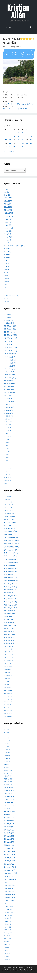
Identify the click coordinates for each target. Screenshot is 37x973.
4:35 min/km (8, 496)
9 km (8, 210)
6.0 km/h (7, 752)
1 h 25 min (10, 360)
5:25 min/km (10, 525)
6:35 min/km (10, 569)
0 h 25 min (9, 323)
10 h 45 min (7, 477)
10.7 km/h (9, 895)
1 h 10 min (10, 351)
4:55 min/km (8, 508)
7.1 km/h (8, 785)
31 (22, 146)
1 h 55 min (10, 378)
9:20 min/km (8, 666)
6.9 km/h (8, 779)
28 (10, 146)
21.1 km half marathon (14, 246)
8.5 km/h (9, 827)
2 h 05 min (9, 384)
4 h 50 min (7, 469)
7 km (8, 204)
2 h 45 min (9, 407)
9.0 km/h (9, 842)
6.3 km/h (7, 761)
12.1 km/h (7, 936)
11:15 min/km (7, 707)
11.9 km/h (7, 930)
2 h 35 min (9, 401)
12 (31, 136)
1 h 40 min (9, 369)
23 (18, 143)
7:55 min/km (10, 617)
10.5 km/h (9, 889)
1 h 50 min (9, 375)
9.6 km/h (30, 104)
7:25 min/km (10, 599)
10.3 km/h (9, 883)
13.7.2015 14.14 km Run (14, 98)
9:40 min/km (7, 678)
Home (31, 968)
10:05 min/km (8, 690)
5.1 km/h (6, 735)
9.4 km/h (9, 854)
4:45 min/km (8, 502)
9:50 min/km (7, 684)
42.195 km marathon (11, 296)
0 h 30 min (10, 326)
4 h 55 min (7, 472)
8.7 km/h (9, 833)
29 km (6, 269)
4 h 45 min (7, 466)
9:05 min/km (8, 658)
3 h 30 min (7, 433)
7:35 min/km (10, 605)
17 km (7, 234)
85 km (6, 301)
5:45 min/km (11, 537)
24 (23, 143)
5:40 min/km (10, 534)
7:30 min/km (10, 602)
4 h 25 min (7, 457)
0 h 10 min (7, 314)
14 (10, 139)
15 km (8, 228)
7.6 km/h (9, 799)
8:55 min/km (9, 652)
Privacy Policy (18, 970)
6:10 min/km (21, 104)
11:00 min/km (8, 702)
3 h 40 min (7, 439)
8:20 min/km (9, 631)
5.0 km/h (6, 732)
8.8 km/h (9, 836)
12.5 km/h (7, 947)
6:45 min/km (10, 575)
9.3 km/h (9, 851)
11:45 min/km (8, 713)
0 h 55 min (10, 341)
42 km (6, 293)
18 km (8, 237)
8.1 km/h (9, 815)
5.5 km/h (6, 744)
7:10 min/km (10, 590)
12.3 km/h (7, 941)
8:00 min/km (10, 620)
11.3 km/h (8, 912)
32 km (6, 278)
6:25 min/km (11, 562)
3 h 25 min (7, 431)
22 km (7, 249)
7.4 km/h (8, 793)
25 (27, 143)
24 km (7, 255)
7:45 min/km (10, 611)
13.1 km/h (7, 959)
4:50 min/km (8, 505)
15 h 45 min (7, 480)
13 (6, 139)
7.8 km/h (9, 805)
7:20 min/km (10, 596)
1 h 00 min (10, 344)
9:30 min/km (7, 672)
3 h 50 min (7, 445)
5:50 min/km (11, 540)
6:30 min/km (11, 565)
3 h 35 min (7, 436)
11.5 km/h (8, 918)
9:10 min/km (8, 660)
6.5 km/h (7, 767)
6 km (8, 201)
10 (22, 136)
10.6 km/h (9, 892)
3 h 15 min (7, 425)
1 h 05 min (10, 348)
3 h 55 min (7, 448)
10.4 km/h (9, 886)
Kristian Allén (18, 11)
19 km (7, 240)
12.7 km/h (7, 950)
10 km (9, 213)
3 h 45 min (7, 442)
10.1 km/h (9, 876)
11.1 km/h (8, 906)
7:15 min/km (10, 593)
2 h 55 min (8, 413)
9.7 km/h (9, 864)
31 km (6, 275)
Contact (9, 970)
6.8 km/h (8, 776)
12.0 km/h (8, 933)
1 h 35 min (9, 366)
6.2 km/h (7, 758)
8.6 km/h (9, 830)
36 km (6, 290)
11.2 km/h (8, 909)
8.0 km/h (9, 812)
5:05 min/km (9, 513)
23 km (7, 252)
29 (14, 146)
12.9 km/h (7, 953)
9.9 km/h (10, 870)
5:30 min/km (10, 528)
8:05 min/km (9, 622)
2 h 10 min (9, 387)
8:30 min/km (9, 637)
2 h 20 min (9, 392)
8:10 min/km (10, 625)
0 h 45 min (10, 335)
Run (6, 92)
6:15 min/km (11, 556)
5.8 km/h (6, 746)
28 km (6, 266)
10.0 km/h (10, 873)
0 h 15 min (7, 317)
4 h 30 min (7, 460)
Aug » (11, 152)
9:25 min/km (8, 669)
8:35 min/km (9, 640)
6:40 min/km (10, 572)
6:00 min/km (11, 547)
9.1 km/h (9, 845)
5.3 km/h (7, 741)
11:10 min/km (7, 705)
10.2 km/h (10, 880)
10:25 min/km (8, 696)
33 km (6, 281)
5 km (8, 198)
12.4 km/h (7, 944)
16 (18, 139)
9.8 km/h (10, 867)
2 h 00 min (9, 381)
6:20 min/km (11, 559)
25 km (7, 258)
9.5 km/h (9, 858)
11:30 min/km (8, 710)
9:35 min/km (8, 675)
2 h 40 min (9, 404)
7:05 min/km (10, 587)
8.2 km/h (9, 818)
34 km (6, 284)
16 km (8, 231)
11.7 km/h (7, 924)
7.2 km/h (8, 788)
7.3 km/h (9, 791)
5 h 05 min (7, 474)
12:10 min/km (8, 716)
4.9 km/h (7, 729)
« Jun (6, 152)
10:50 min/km (8, 699)
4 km (7, 195)
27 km (6, 263)
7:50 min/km (10, 614)
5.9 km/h (7, 749)
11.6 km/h (7, 921)
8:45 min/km (8, 646)
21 (10, 143)
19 (31, 139)
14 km (8, 225)
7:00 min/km (10, 584)
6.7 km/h (8, 773)
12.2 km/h (7, 939)
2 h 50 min (8, 410)
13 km (8, 222)
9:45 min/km (7, 681)
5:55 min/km (11, 544)
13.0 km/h (7, 956)
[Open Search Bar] (30, 27)
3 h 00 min (8, 416)
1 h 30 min (10, 363)
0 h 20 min (8, 320)
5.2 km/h (6, 738)
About (4, 970)
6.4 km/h (7, 764)
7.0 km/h (8, 782)
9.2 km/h (9, 848)
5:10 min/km (9, 517)
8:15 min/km (9, 628)
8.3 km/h (9, 821)
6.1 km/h (7, 755)
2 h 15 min (9, 390)
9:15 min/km (7, 663)
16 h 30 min (7, 483)
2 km (6, 189)
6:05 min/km (11, 550)
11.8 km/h (7, 927)
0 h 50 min (10, 338)
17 (22, 139)
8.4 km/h (9, 824)
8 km (8, 207)
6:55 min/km (11, 581)
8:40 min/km (9, 643)
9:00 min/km (8, 655)
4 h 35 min (7, 463)
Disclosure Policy (29, 970)
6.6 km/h (8, 770)
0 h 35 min (10, 329)
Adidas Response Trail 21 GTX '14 (15, 109)
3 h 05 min (8, 419)
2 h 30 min (9, 398)
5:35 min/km (10, 531)
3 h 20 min (7, 428)
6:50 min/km (10, 578)
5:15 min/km (9, 519)
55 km (6, 299)
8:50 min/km (8, 649)
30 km (7, 272)
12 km (5, 104)
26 (31, 143)
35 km (6, 287)
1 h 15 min (12, 104)
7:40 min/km (10, 608)
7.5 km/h (9, 796)
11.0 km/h (9, 903)
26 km (6, 260)
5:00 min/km (8, 511)
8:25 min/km (9, 634)
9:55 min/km (7, 687)
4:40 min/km (7, 499)
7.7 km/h (9, 802)
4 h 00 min (7, 451)
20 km (6, 243)
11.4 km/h (8, 915)
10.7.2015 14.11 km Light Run (16, 95)
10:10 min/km (8, 693)
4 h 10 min (7, 454)
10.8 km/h (9, 898)
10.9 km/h (9, 900)
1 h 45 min (9, 372)
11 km (8, 216)
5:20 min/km (10, 522)
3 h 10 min (8, 422)
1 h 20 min (10, 357)
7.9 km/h (9, 808)
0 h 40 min (10, 332)
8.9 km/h (9, 839)
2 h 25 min (9, 395)
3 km (7, 192)
